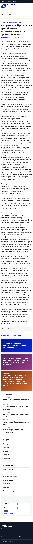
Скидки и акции (8, 480)
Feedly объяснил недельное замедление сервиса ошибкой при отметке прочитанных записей (16, 422)
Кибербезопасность (9, 462)
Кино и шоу (6, 455)
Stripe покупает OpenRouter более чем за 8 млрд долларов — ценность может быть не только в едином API (16, 407)
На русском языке (15, 22)
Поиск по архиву (8, 491)
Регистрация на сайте (10, 500)
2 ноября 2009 (5, 37)
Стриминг (6, 447)
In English (6, 487)
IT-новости (4, 22)
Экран (10, 11)
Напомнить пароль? (9, 513)
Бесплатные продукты (10, 476)
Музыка (25, 11)
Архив (19, 536)
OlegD (17, 37)
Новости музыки (8, 469)
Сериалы (6, 451)
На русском (6, 483)
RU (2, 14)
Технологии (17, 11)
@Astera (10, 328)
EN (5, 14)
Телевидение (7, 444)
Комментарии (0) (6, 335)
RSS (31, 1)
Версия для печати (17, 335)
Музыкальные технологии (11, 473)
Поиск (9, 14)
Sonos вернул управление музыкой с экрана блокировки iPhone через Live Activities (16, 415)
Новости (4, 11)
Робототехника (8, 465)
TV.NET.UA (6, 526)
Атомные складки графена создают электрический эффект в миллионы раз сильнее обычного (15, 431)
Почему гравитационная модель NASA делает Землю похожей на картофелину (16, 400)
